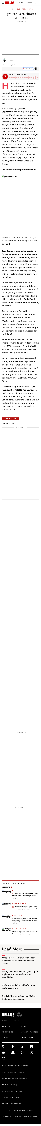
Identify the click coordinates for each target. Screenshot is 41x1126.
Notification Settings (12, 1091)
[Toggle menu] (3, 3)
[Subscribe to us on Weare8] (34, 1052)
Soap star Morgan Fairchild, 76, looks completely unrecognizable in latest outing (25, 920)
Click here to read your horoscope (19, 169)
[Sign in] (35, 3)
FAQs (23, 1026)
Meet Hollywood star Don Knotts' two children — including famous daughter (25, 895)
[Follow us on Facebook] (15, 1046)
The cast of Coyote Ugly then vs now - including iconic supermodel (24, 908)
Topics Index (27, 1037)
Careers (5, 1116)
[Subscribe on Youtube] (6, 1052)
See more (6, 887)
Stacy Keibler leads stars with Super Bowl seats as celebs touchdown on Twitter (18, 960)
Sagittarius (7, 112)
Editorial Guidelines (11, 1104)
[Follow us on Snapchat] (15, 1052)
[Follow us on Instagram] (6, 1046)
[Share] (36, 68)
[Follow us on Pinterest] (25, 1052)
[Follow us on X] (25, 1046)
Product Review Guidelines (24, 1116)
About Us (6, 1026)
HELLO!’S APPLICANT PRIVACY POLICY (17, 1110)
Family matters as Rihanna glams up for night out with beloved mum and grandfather (20, 974)
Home (10, 9)
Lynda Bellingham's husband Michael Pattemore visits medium (19, 997)
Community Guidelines (12, 1072)
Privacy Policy (8, 1085)
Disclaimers (7, 1066)
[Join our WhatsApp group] (6, 1058)
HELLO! (11, 60)
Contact (6, 1037)
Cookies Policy (22, 1066)
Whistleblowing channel (13, 1078)
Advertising (7, 1032)
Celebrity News (24, 9)
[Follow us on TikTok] (34, 1046)
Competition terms (10, 1097)
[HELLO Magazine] (9, 3)
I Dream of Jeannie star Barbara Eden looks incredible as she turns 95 (25, 933)
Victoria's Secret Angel (26, 327)
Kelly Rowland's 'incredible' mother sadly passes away (18, 986)
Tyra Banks (7, 251)
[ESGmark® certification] (18, 1015)
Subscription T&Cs (29, 1032)
